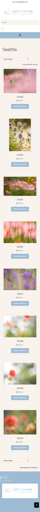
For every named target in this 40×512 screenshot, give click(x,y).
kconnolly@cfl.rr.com (21, 2)
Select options (20, 106)
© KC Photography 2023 (6, 480)
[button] (20, 35)
